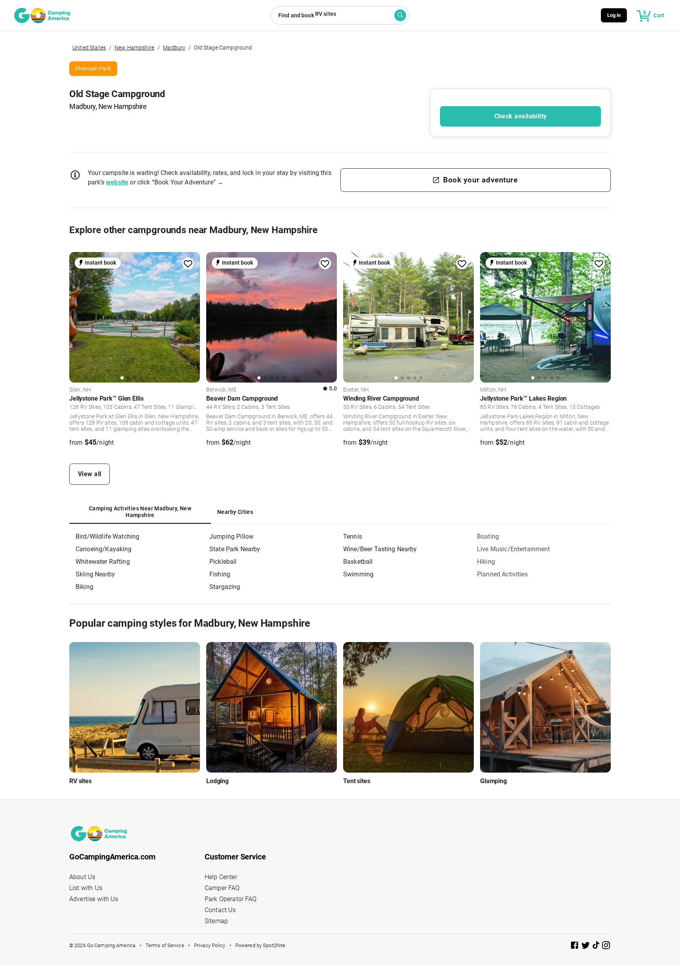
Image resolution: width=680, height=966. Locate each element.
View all (90, 474)
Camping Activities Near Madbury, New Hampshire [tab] (140, 512)
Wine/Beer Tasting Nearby (380, 549)
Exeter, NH (356, 390)
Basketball (358, 561)
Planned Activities (502, 574)
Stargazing (224, 587)
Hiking (486, 561)
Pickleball (223, 561)
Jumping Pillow (231, 536)
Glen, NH (80, 390)
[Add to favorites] (188, 263)
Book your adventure (480, 179)
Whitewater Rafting (103, 561)
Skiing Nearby (95, 574)
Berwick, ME (221, 390)
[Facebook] (575, 946)
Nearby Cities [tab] (235, 512)
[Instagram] (606, 946)
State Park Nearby (235, 549)
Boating (488, 536)
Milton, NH (493, 390)
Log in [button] (614, 15)
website (117, 182)
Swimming (358, 574)
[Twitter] (586, 946)
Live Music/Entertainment (513, 549)
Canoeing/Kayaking (104, 549)
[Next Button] (191, 316)
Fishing (219, 574)
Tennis (352, 536)
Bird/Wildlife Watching (107, 536)
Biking (84, 587)
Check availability (520, 116)
